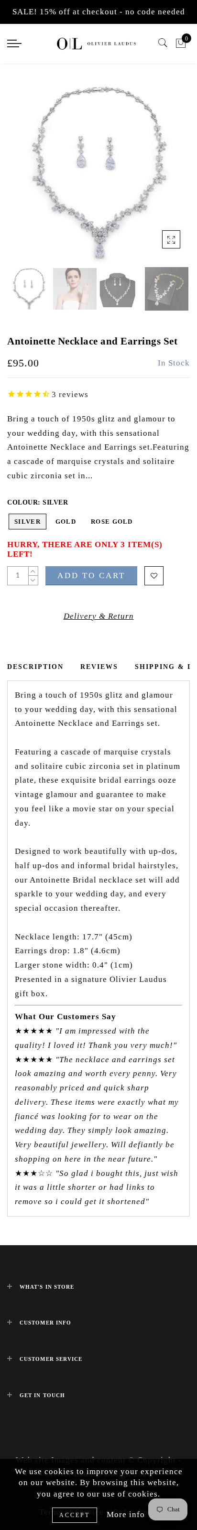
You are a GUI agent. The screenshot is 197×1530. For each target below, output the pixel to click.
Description (35, 666)
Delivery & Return (99, 616)
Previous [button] (25, 179)
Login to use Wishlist (154, 575)
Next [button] (160, 179)
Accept (74, 1515)
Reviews (99, 666)
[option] (98, 173)
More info (126, 1514)
